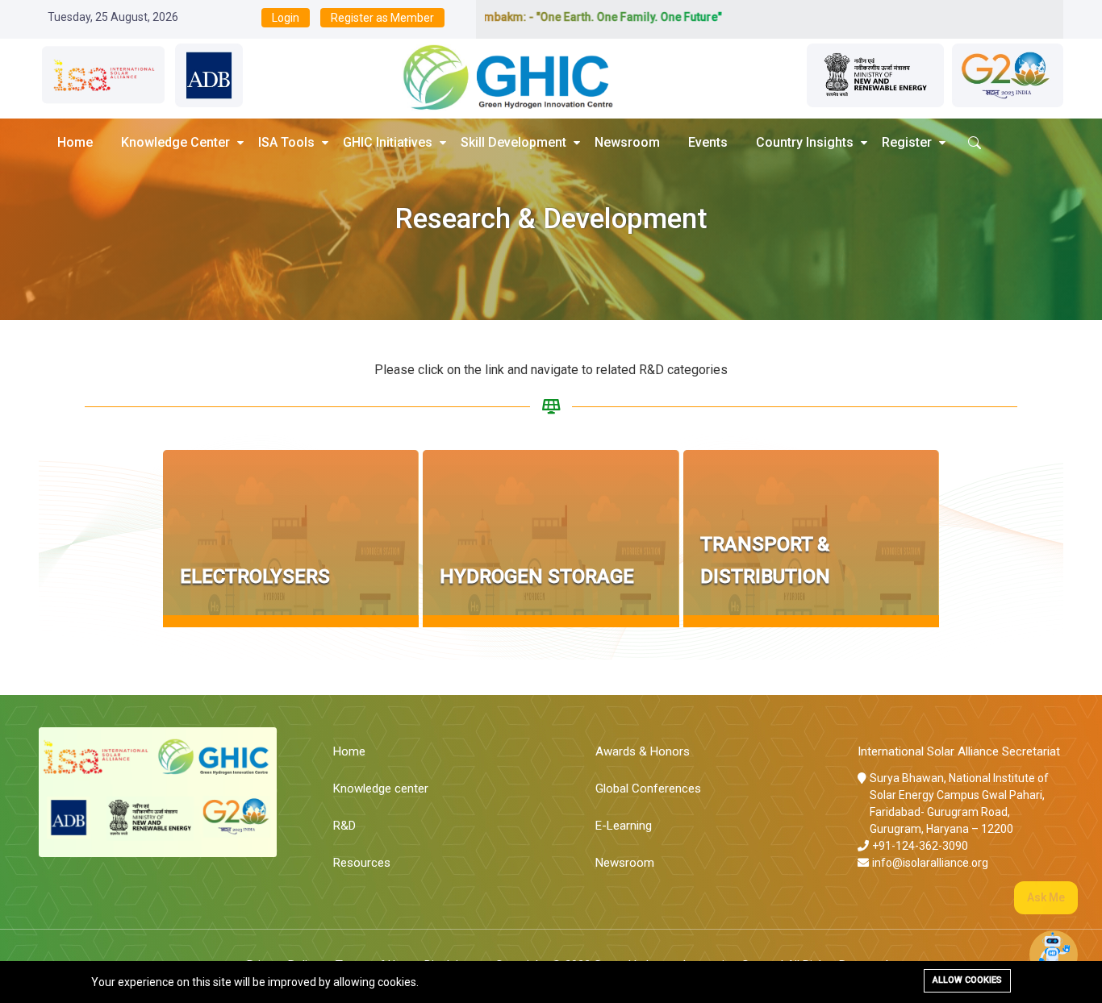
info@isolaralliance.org (930, 862)
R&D (344, 825)
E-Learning (623, 825)
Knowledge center (380, 788)
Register (907, 142)
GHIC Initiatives (387, 142)
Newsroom (627, 142)
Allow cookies (967, 980)
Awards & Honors (642, 751)
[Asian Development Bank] (209, 76)
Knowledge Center (175, 142)
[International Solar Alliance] (103, 76)
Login (285, 17)
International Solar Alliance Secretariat (959, 751)
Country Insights (805, 142)
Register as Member (382, 17)
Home (75, 142)
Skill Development (513, 142)
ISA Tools (286, 142)
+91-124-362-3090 (920, 845)
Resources (361, 862)
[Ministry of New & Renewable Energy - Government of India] (875, 76)
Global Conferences (648, 788)
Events (708, 142)
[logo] (495, 75)
